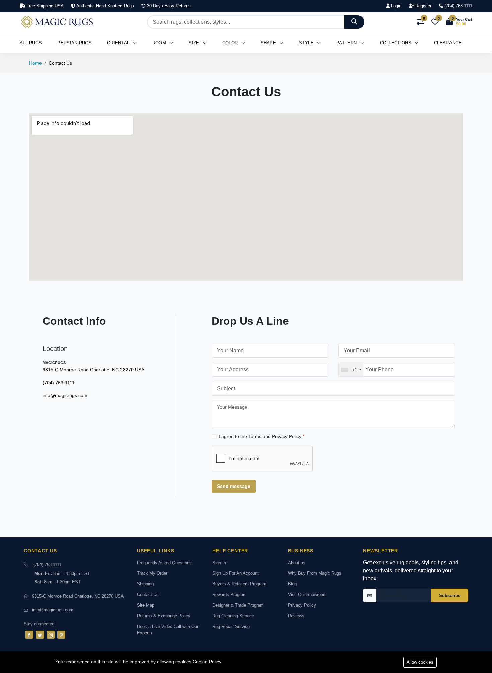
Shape (269, 42)
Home (35, 63)
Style (307, 42)
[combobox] (351, 369)
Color (230, 42)
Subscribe (449, 595)
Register (422, 5)
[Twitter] (40, 635)
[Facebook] (29, 635)
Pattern (347, 42)
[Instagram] (51, 635)
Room (160, 42)
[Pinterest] (61, 635)
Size (195, 42)
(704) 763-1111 (59, 382)
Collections (396, 42)
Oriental (119, 42)
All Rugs (31, 42)
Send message (233, 486)
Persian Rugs (74, 42)
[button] (459, 22)
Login (395, 5)
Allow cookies (420, 662)
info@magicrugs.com (65, 395)
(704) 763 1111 (457, 5)
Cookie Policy (207, 661)
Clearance (448, 42)
